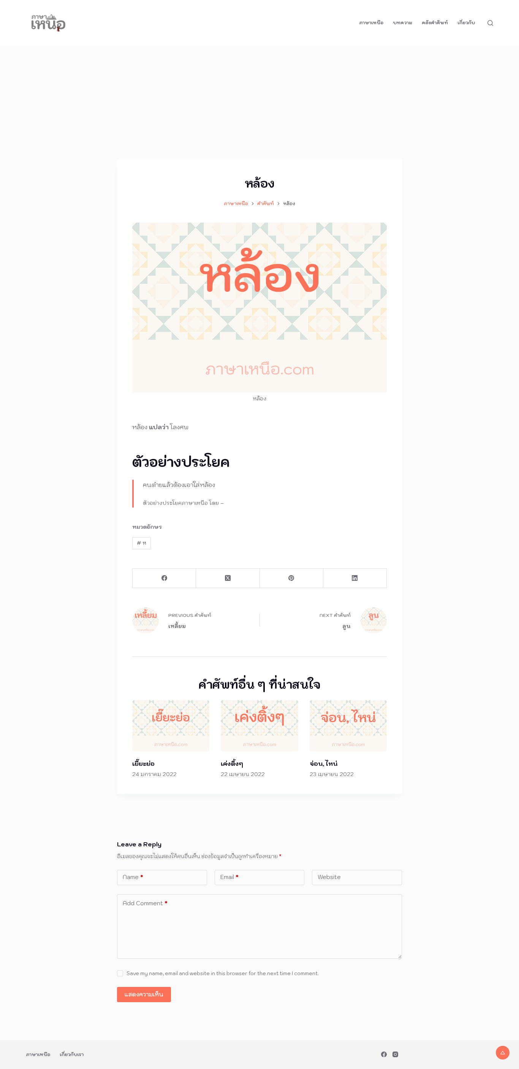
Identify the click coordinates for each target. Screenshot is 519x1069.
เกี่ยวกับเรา (72, 1054)
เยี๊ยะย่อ (143, 763)
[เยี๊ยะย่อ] (170, 726)
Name (133, 877)
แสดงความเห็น (144, 994)
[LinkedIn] (355, 578)
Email (229, 877)
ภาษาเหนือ (371, 22)
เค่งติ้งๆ (232, 763)
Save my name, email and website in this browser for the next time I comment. (223, 973)
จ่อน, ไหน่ (323, 763)
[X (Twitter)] (228, 578)
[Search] (490, 23)
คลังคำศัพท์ (435, 22)
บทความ (402, 22)
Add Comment (145, 903)
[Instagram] (395, 1054)
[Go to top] (503, 1053)
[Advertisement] (259, 102)
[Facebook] (164, 578)
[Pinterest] (291, 578)
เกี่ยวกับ (466, 22)
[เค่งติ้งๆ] (259, 726)
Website (329, 877)
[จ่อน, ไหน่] (348, 726)
